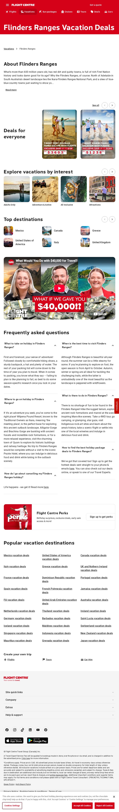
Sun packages (50, 12)
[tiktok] (22, 730)
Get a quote (96, 5)
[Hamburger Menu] (7, 5)
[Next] (112, 105)
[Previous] (105, 105)
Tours (83, 12)
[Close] (114, 796)
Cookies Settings (12, 805)
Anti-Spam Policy (23, 784)
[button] (116, 406)
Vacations (29, 12)
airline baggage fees (59, 775)
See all (95, 105)
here (46, 487)
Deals (97, 12)
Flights (12, 12)
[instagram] (14, 730)
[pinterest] (45, 730)
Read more (11, 90)
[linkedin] (30, 730)
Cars (110, 12)
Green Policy (9, 784)
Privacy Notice (11, 791)
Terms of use (55, 791)
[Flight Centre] (23, 5)
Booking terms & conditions (33, 791)
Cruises (68, 12)
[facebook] (7, 730)
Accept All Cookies (82, 805)
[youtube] (38, 730)
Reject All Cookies (104, 805)
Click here (26, 758)
